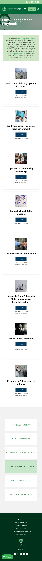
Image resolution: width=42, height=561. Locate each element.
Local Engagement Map (21, 495)
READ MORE (21, 92)
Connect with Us (21, 525)
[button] (38, 2)
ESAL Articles (21, 528)
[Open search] (38, 9)
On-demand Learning (21, 439)
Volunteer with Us (21, 522)
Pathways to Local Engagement (21, 453)
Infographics (21, 535)
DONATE (32, 9)
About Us (21, 519)
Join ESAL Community (21, 425)
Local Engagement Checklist (16, 54)
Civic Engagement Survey (25, 39)
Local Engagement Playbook (21, 467)
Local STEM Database (21, 481)
